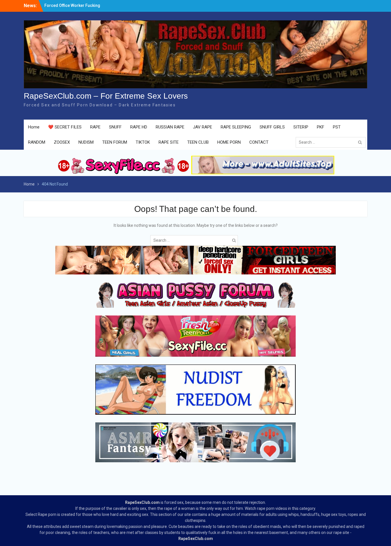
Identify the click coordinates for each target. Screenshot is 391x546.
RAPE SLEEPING (236, 127)
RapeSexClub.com (142, 502)
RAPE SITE (169, 142)
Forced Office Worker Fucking (72, 5)
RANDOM (36, 142)
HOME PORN (229, 142)
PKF (320, 127)
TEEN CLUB (198, 142)
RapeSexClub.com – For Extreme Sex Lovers (106, 95)
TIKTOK (143, 142)
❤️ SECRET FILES (65, 127)
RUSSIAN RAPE (170, 127)
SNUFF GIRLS (272, 127)
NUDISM (86, 142)
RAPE (95, 127)
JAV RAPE (202, 127)
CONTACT (258, 142)
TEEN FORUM (114, 142)
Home (34, 127)
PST (337, 127)
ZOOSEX (62, 142)
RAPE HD (138, 127)
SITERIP (300, 127)
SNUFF (115, 127)
